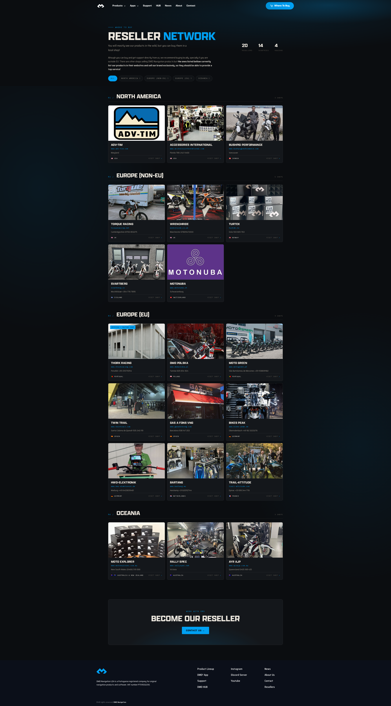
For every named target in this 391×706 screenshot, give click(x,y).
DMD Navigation (120, 702)
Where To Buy (282, 5)
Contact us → (195, 630)
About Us (270, 675)
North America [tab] (131, 78)
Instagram (236, 669)
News (168, 5)
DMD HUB (202, 687)
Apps (132, 5)
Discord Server (239, 675)
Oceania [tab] (204, 78)
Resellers (270, 687)
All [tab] (113, 78)
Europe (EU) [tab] (183, 78)
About (179, 5)
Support (147, 5)
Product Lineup (205, 669)
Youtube (235, 681)
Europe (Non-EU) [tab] (158, 78)
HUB (158, 5)
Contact (190, 5)
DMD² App (202, 675)
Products (117, 5)
